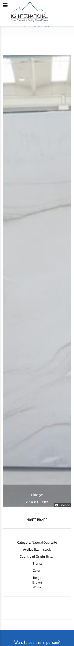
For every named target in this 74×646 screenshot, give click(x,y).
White (37, 587)
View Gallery (37, 502)
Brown (37, 582)
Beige (37, 578)
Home (27, 26)
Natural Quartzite (44, 542)
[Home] (30, 11)
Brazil (50, 556)
